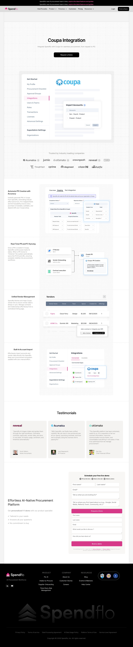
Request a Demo (66, 55)
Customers (72, 9)
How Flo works (42, 9)
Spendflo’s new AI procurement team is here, (66, 1)
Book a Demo (123, 9)
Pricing (80, 9)
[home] (11, 9)
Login (113, 9)
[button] (52, 9)
